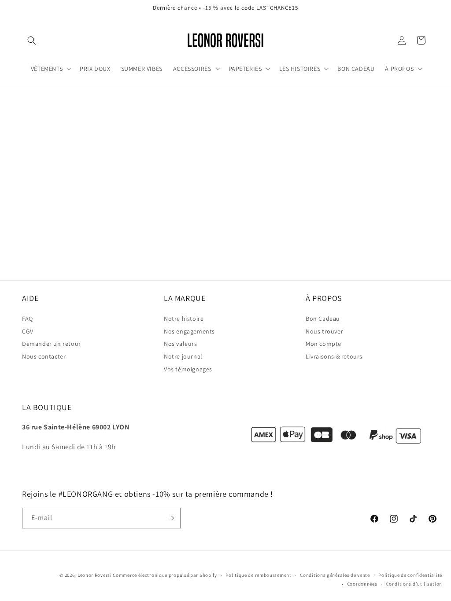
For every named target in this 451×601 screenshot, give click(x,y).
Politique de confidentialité (410, 575)
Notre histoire (183, 318)
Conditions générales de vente (335, 575)
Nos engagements (189, 331)
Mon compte (323, 344)
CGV (27, 331)
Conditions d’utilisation (414, 584)
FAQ (27, 318)
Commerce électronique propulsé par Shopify (165, 575)
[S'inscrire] (170, 518)
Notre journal (183, 356)
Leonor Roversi (95, 575)
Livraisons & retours (334, 356)
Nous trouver (324, 331)
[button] (31, 40)
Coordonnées (362, 584)
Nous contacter (44, 356)
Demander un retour (51, 344)
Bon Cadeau (323, 318)
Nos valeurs (180, 344)
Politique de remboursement (258, 575)
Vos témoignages (188, 369)
